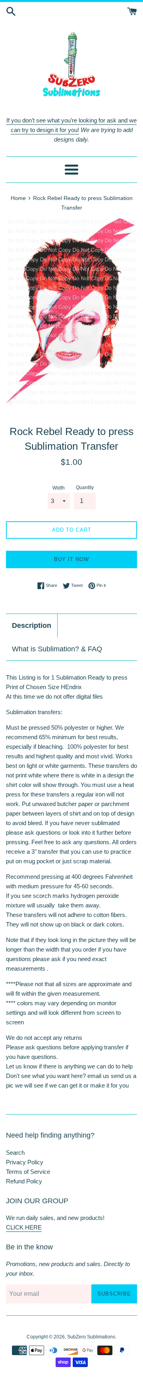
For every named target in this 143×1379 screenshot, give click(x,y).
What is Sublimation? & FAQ (57, 649)
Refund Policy (24, 1181)
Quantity (85, 487)
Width (58, 488)
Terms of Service (28, 1171)
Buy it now (71, 559)
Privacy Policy (24, 1162)
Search (15, 1152)
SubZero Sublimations (91, 1337)
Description (31, 625)
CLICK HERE (24, 1227)
